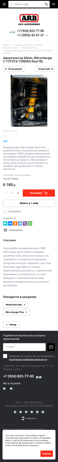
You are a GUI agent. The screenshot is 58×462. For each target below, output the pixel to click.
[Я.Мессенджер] (5, 223)
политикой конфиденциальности (28, 359)
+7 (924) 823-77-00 (30, 31)
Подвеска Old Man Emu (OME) (28, 45)
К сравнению (14, 211)
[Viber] (25, 223)
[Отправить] (51, 347)
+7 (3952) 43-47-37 (30, 35)
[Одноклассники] (15, 223)
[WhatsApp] (30, 223)
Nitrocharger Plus (29, 48)
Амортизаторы (10, 48)
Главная (7, 45)
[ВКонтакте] (10, 223)
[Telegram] (20, 223)
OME (5, 141)
